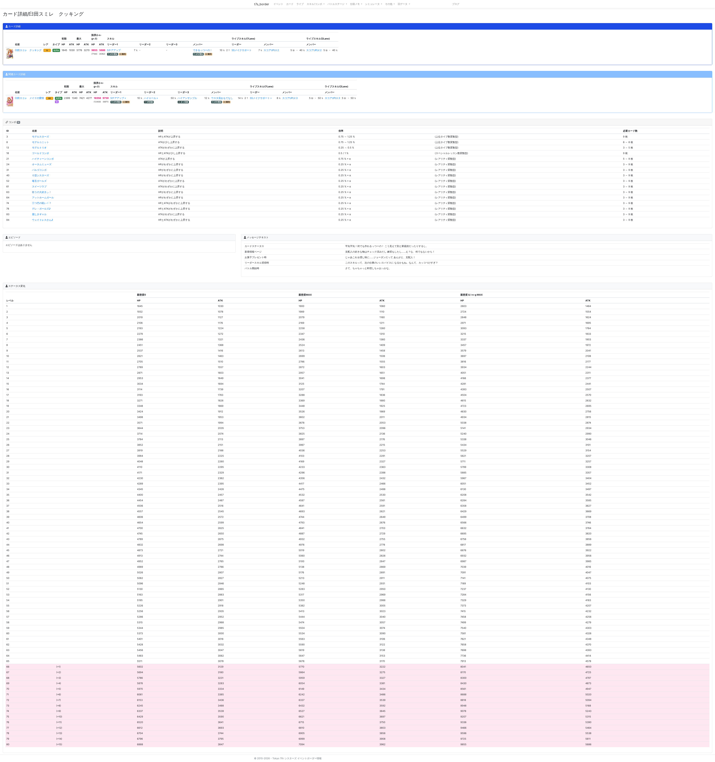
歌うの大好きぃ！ (41, 192)
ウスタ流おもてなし (222, 98)
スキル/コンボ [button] (315, 4)
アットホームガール (43, 197)
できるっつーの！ (202, 50)
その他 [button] (389, 4)
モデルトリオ (39, 147)
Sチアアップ (114, 50)
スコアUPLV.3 (290, 98)
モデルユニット (40, 142)
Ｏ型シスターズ (40, 175)
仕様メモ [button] (355, 4)
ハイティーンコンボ (43, 158)
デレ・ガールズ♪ (41, 208)
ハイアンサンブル (187, 98)
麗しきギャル (39, 214)
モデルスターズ (40, 136)
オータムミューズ (41, 164)
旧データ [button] (403, 4)
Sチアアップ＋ (118, 98)
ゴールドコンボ (40, 153)
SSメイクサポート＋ (261, 98)
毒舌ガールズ (39, 181)
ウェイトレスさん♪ (42, 219)
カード (289, 4)
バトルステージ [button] (336, 4)
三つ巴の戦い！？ (41, 203)
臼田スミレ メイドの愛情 (29, 98)
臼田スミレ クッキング (28, 50)
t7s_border (261, 4)
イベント (278, 4)
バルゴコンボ (39, 170)
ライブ (300, 4)
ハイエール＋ (151, 98)
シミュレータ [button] (372, 4)
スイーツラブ (39, 186)
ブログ (455, 4)
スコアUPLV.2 (271, 50)
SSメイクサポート (242, 50)
